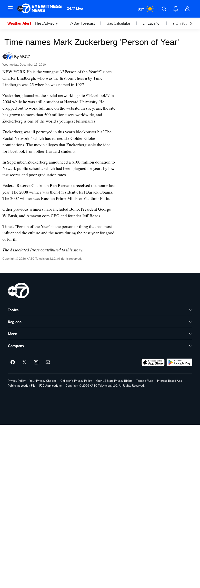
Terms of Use (144, 380)
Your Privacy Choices (43, 380)
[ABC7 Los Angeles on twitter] (24, 362)
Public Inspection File (21, 385)
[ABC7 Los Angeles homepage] (39, 8)
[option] (21, 23)
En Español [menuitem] (151, 23)
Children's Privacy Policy (76, 380)
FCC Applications (50, 385)
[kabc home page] (18, 290)
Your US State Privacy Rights (114, 380)
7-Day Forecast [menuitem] (82, 23)
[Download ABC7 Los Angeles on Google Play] (179, 362)
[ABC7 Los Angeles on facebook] (13, 362)
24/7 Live (75, 8)
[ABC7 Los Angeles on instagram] (36, 362)
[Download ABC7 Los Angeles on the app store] (153, 362)
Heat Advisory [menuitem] (46, 23)
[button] (10, 8)
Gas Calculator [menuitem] (118, 23)
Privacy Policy (17, 380)
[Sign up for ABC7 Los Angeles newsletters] (48, 362)
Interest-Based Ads (169, 380)
